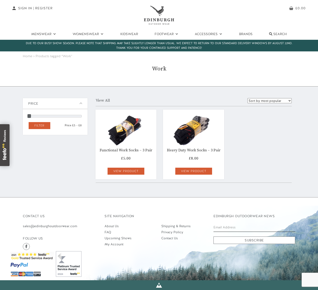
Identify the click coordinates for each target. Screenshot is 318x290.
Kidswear (129, 34)
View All (103, 100)
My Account (114, 244)
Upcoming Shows (118, 238)
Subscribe (254, 240)
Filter (39, 125)
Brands (246, 34)
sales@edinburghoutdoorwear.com (50, 226)
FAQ (108, 232)
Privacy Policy (172, 232)
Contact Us (169, 238)
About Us (112, 226)
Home (27, 56)
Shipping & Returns (176, 226)
